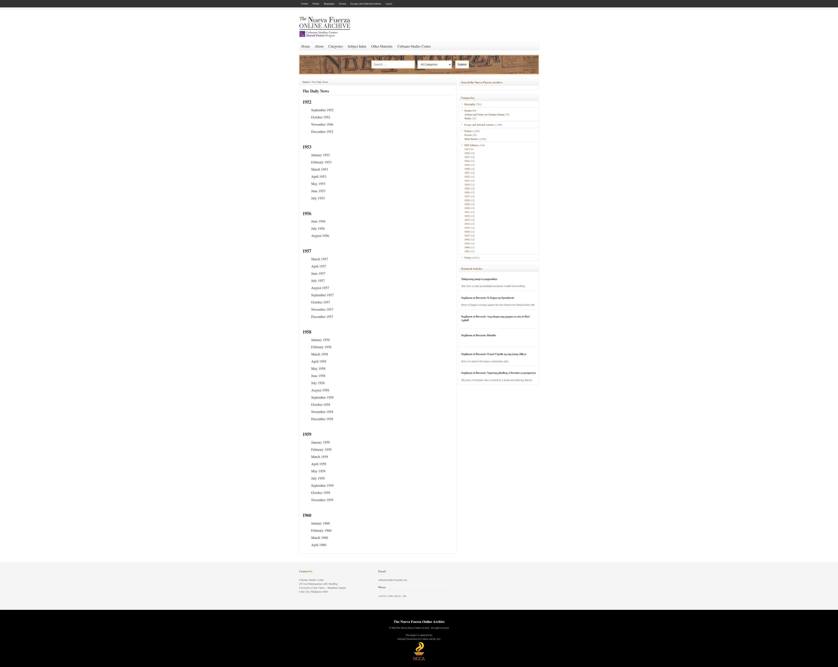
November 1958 (322, 411)
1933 (467, 219)
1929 (467, 204)
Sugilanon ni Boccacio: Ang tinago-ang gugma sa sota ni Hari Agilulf (495, 318)
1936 (467, 231)
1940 (467, 247)
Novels (468, 135)
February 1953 (321, 162)
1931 (467, 212)
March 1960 (319, 537)
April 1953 (318, 176)
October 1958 (320, 404)
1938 (467, 239)
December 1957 (322, 316)
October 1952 (320, 117)
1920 (467, 168)
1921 (467, 172)
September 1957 (322, 295)
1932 (467, 216)
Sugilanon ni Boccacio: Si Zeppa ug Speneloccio (487, 298)
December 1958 (322, 419)
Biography (329, 3)
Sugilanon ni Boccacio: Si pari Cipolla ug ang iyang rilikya (493, 354)
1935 (467, 227)
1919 (467, 164)
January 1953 (320, 155)
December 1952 (322, 131)
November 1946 (322, 124)
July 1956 (318, 228)
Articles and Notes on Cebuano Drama (484, 114)
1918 (467, 161)
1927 (467, 196)
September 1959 (322, 485)
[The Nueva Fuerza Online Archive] (326, 36)
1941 (467, 251)
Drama (342, 3)
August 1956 (320, 235)
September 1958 (322, 397)
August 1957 (320, 287)
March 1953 (319, 169)
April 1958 (318, 361)
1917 (467, 157)
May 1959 (318, 471)
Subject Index (357, 46)
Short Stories (471, 139)
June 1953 (318, 191)
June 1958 (318, 375)
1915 (467, 149)
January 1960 (320, 523)
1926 (467, 192)
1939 (467, 243)
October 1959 (320, 492)
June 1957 (318, 273)
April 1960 (318, 544)
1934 (467, 223)
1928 (467, 200)
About (319, 46)
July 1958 (318, 383)
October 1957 (320, 302)
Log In (389, 3)
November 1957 (322, 309)
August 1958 (320, 390)
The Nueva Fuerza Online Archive (419, 621)
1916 (467, 153)
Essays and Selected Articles (365, 3)
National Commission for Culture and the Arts (419, 638)
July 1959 (318, 478)
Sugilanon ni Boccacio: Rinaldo (478, 335)
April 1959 (318, 463)
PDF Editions (471, 145)
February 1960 (321, 530)
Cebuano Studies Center (414, 46)
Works (467, 118)
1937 (467, 235)
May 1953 (318, 183)
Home (305, 46)
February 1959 (321, 449)
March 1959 (319, 456)
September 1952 (322, 110)
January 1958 (320, 339)
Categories (335, 46)
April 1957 (318, 266)
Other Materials (382, 46)
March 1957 (319, 259)
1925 (467, 188)
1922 (467, 176)
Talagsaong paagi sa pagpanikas (479, 279)
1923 (467, 180)
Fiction (304, 3)
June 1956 (318, 221)
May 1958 (318, 368)
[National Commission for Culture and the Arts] (419, 659)
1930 (467, 208)
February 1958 (321, 347)
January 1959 (320, 442)
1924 (467, 184)
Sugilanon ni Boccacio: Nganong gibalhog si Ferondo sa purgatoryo (498, 373)
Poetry (316, 3)
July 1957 (318, 280)
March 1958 (319, 354)
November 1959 (322, 499)
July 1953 (318, 198)
